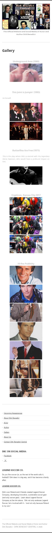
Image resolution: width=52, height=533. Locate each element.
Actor (6, 423)
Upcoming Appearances (13, 413)
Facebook (7, 455)
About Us (7, 437)
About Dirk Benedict (11, 418)
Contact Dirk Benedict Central (15, 442)
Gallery (6, 432)
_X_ (5, 460)
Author (6, 427)
